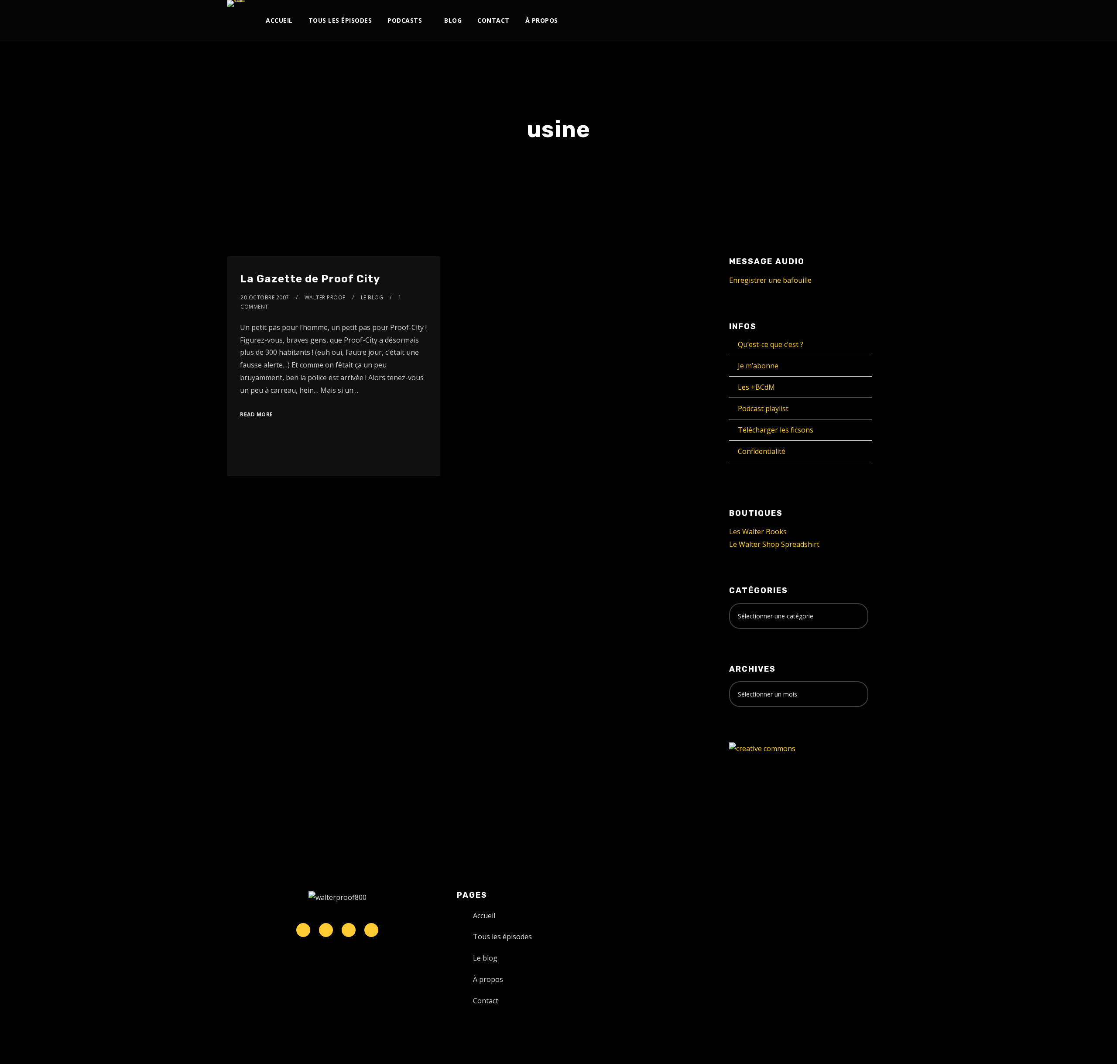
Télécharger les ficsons (775, 430)
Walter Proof (325, 297)
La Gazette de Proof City (310, 279)
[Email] (858, 20)
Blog (453, 20)
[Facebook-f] (326, 930)
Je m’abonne (758, 366)
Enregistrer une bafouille (770, 280)
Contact (493, 20)
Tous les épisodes (340, 20)
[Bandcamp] (829, 20)
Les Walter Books (758, 531)
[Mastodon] (844, 20)
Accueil (279, 20)
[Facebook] (743, 20)
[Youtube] (786, 20)
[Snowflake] (303, 930)
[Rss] (371, 930)
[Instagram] (772, 20)
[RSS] (801, 20)
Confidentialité (761, 451)
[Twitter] (757, 20)
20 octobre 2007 (264, 297)
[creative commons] (762, 748)
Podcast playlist (763, 408)
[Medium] (815, 20)
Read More (256, 414)
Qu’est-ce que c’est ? (770, 344)
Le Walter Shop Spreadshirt (774, 544)
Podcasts (404, 20)
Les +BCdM (756, 387)
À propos (541, 20)
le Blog (372, 297)
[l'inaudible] (236, 3)
